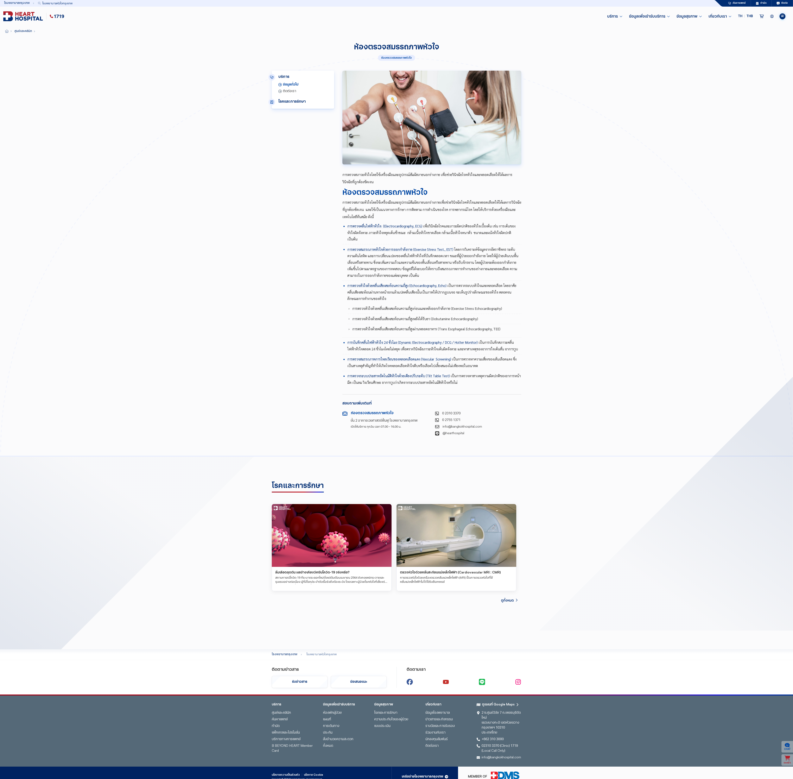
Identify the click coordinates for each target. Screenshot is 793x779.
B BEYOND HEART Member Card (292, 748)
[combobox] (366, 3)
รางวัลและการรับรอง (440, 726)
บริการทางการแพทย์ (286, 739)
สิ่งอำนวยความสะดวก (338, 739)
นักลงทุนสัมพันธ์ (436, 739)
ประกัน (327, 732)
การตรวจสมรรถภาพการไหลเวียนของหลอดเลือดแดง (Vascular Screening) (399, 359)
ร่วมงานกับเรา (435, 732)
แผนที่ (327, 719)
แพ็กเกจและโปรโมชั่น (286, 732)
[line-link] (482, 682)
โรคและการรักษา (385, 713)
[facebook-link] (410, 682)
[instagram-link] (518, 682)
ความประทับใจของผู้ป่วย (391, 719)
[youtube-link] (446, 682)
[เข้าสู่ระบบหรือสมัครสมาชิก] (772, 16)
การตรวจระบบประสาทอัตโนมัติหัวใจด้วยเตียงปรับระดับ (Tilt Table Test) (398, 375)
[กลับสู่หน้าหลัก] (24, 16)
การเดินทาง (331, 726)
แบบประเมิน (382, 726)
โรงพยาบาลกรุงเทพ (284, 654)
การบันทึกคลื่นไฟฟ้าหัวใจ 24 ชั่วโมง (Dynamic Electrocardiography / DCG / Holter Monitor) (412, 342)
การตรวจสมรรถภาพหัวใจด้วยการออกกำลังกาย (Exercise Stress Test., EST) (400, 249)
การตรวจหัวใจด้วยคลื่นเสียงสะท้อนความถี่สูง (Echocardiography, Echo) (396, 285)
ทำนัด (276, 726)
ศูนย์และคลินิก (281, 713)
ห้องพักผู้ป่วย (332, 713)
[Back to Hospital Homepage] (7, 31)
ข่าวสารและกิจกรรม (439, 719)
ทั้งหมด (328, 746)
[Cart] (761, 16)
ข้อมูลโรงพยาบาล (437, 713)
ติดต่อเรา (432, 746)
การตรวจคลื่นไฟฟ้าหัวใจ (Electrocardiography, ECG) (384, 226)
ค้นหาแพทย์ (280, 719)
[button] (745, 16)
